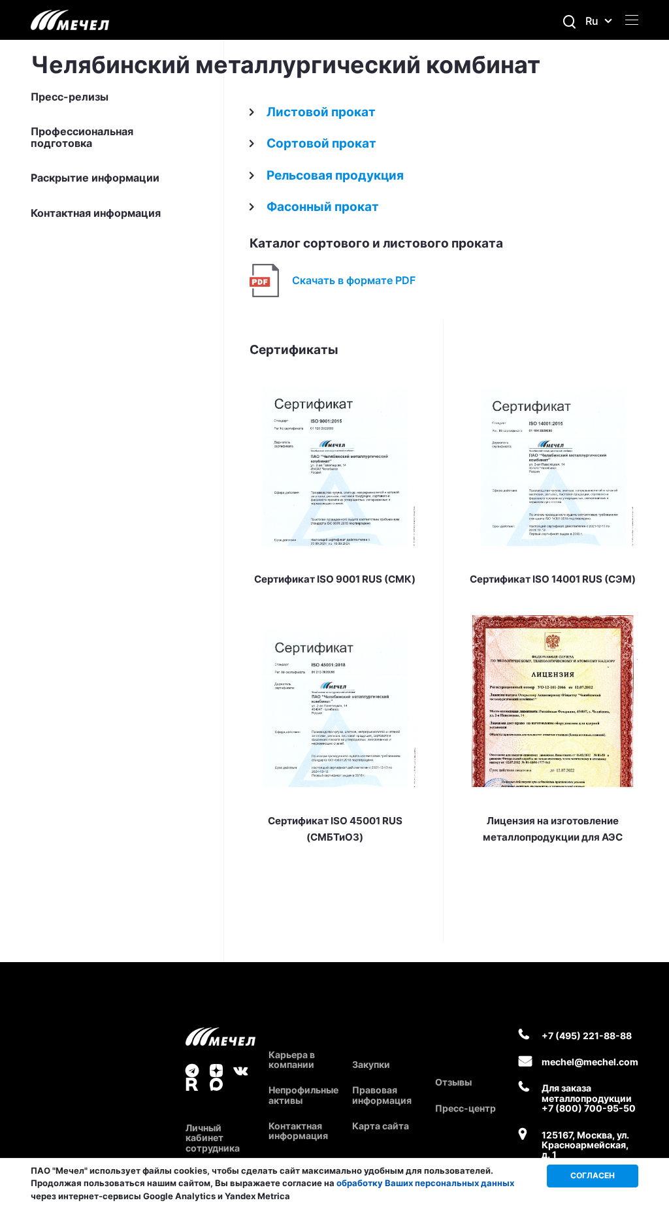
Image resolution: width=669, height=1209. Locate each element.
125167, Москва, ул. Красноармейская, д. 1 (585, 1145)
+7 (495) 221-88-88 (587, 1035)
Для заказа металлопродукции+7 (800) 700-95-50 (589, 1098)
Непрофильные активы (303, 1094)
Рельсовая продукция (335, 175)
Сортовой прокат (321, 143)
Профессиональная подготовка (82, 138)
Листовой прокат (321, 112)
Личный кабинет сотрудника (213, 1137)
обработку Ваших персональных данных (425, 1183)
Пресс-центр (465, 1108)
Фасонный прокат (323, 206)
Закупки (371, 1064)
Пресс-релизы (69, 97)
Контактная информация (96, 213)
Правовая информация (382, 1094)
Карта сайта (380, 1125)
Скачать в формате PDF (354, 280)
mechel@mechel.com (590, 1062)
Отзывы (453, 1082)
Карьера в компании (292, 1059)
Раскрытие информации (95, 178)
